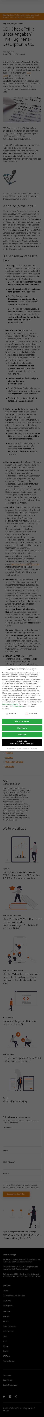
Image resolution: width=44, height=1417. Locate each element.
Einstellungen (18, 706)
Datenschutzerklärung (10, 704)
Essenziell (12, 713)
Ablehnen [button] (22, 734)
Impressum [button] (34, 748)
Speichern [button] (22, 728)
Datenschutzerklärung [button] (23, 748)
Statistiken (33, 713)
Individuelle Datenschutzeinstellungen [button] (22, 742)
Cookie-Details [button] (11, 748)
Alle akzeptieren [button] (22, 721)
